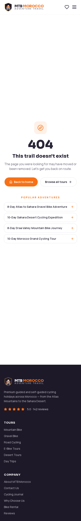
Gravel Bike (11, 436)
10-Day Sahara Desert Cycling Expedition (35, 217)
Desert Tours (12, 455)
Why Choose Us (14, 500)
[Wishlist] (67, 7)
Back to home (23, 182)
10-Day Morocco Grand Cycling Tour (31, 238)
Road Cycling (12, 442)
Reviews (9, 513)
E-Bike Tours (12, 448)
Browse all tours (56, 182)
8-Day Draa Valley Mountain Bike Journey (34, 228)
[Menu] (74, 7)
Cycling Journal (13, 494)
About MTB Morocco (17, 482)
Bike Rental (11, 507)
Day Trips (10, 461)
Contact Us (11, 488)
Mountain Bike (13, 430)
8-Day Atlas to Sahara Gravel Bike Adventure (37, 207)
